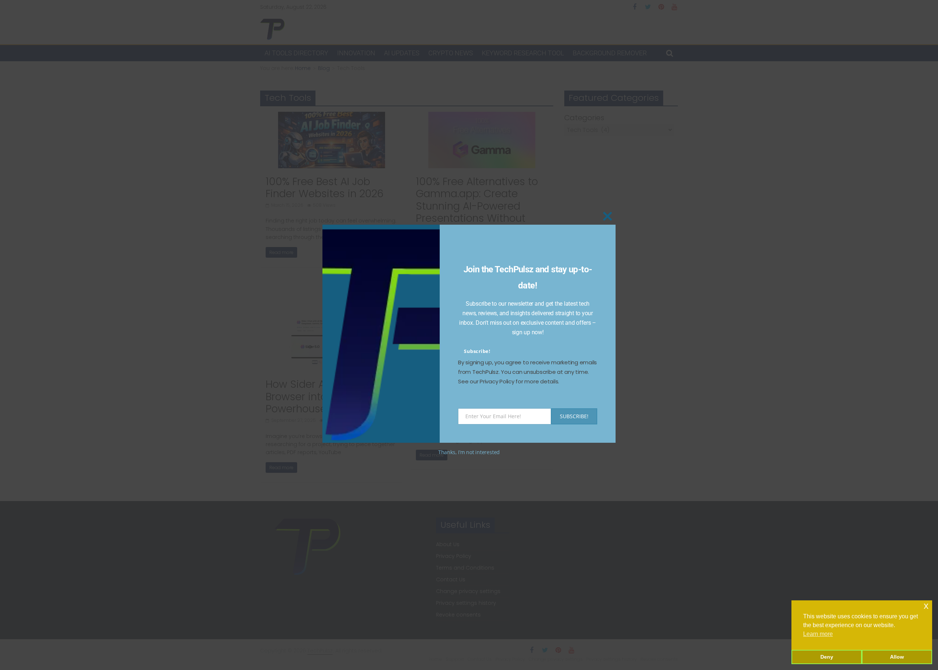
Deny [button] (826, 657)
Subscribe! (477, 351)
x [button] (926, 605)
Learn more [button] (818, 634)
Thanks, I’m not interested (469, 452)
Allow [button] (897, 657)
